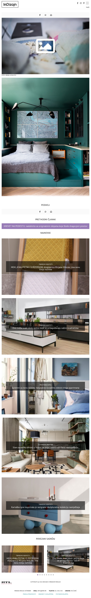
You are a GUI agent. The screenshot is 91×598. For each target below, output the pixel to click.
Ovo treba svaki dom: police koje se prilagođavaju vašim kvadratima (45, 328)
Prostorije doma (45, 385)
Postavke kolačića (62, 594)
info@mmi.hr (42, 591)
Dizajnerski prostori (45, 445)
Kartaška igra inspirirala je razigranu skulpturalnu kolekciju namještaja (45, 507)
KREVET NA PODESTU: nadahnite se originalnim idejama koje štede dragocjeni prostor (45, 226)
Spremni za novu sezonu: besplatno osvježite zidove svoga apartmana (45, 387)
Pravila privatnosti (29, 594)
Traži (87, 7)
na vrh (87, 582)
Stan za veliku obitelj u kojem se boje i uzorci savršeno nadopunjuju (45, 447)
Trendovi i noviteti (45, 264)
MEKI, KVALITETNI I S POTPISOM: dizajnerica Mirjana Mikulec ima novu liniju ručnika (45, 268)
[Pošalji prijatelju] (51, 15)
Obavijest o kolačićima (45, 594)
